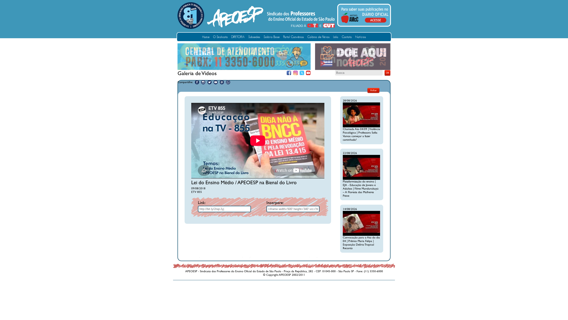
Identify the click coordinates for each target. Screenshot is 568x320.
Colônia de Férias (318, 37)
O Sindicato (220, 37)
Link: (202, 202)
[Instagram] (295, 73)
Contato (347, 37)
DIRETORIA (238, 37)
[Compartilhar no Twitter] (209, 82)
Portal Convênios (293, 37)
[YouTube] (308, 73)
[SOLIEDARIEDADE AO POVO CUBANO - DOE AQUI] (352, 69)
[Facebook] (289, 73)
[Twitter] (302, 73)
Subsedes (254, 37)
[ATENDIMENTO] (244, 69)
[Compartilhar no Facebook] (197, 82)
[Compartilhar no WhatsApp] (228, 82)
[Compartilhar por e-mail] (222, 82)
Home (205, 37)
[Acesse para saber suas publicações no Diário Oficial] (364, 24)
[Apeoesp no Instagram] (203, 82)
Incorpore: (275, 202)
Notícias (360, 37)
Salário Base (272, 37)
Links (335, 37)
